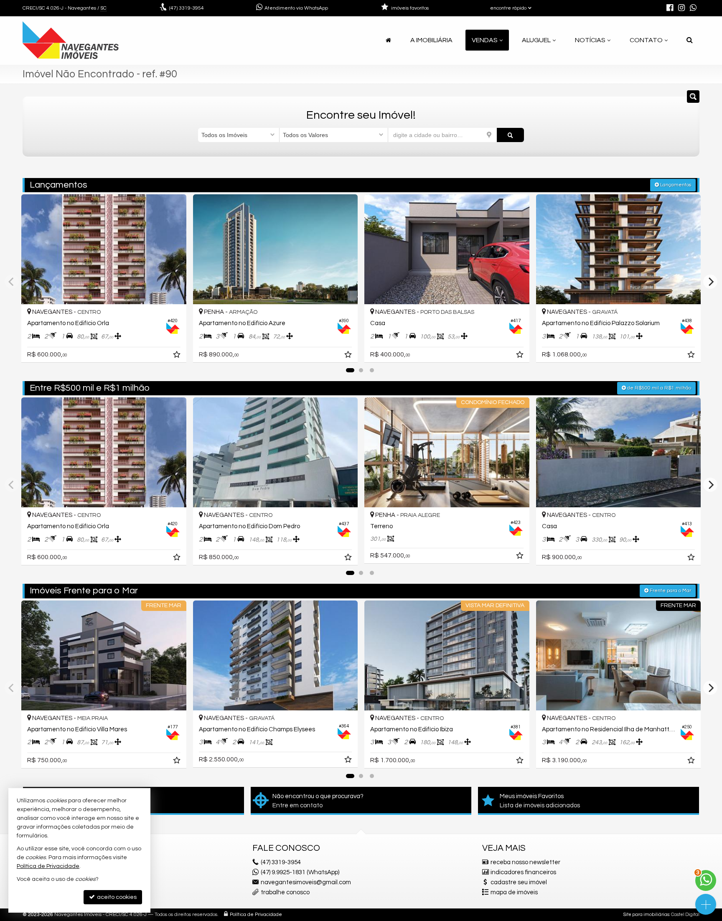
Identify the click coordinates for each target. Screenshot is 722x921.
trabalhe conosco (285, 892)
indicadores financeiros (523, 872)
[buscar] (510, 135)
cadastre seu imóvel (519, 882)
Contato (646, 40)
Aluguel (536, 40)
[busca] (689, 40)
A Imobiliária (431, 40)
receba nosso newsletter (525, 862)
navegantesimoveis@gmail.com (306, 882)
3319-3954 (186, 8)
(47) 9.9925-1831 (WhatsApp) (300, 872)
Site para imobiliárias (646, 914)
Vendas (485, 40)
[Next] (710, 282)
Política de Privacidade (256, 914)
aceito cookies (116, 897)
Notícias (590, 40)
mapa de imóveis (514, 892)
